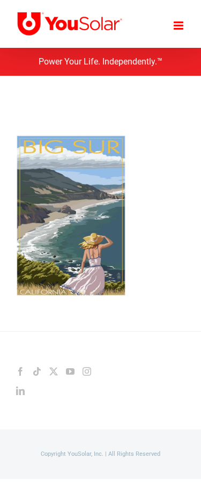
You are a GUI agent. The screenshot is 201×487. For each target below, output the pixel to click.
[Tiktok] (37, 371)
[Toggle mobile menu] (179, 25)
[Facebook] (20, 371)
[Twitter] (53, 371)
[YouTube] (70, 371)
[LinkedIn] (20, 390)
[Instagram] (87, 371)
